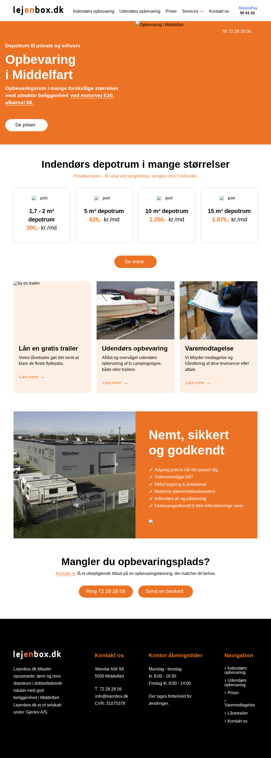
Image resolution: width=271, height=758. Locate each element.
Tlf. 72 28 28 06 (236, 31)
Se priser (25, 125)
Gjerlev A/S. (37, 712)
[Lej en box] (38, 10)
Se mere (134, 261)
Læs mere (28, 377)
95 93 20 (248, 10)
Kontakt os (66, 573)
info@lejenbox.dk (111, 696)
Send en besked (164, 591)
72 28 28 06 (111, 689)
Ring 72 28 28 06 (105, 591)
